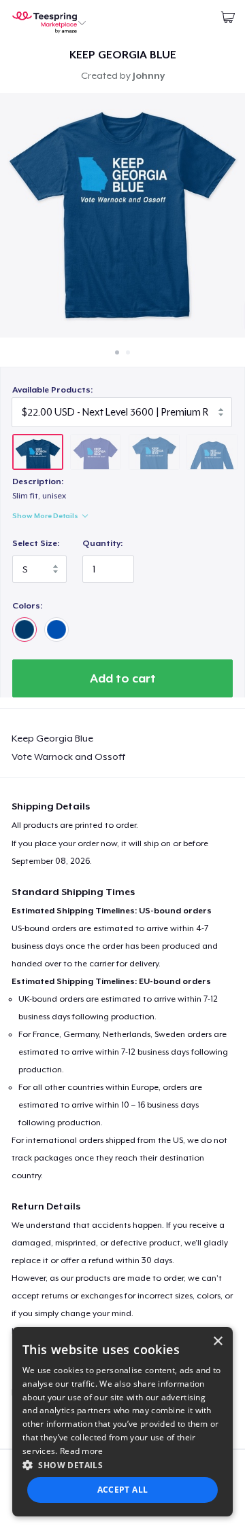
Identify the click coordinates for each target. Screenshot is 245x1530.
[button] (122, 1465)
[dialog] (122, 1421)
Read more (81, 1451)
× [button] (217, 1341)
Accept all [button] (122, 1489)
